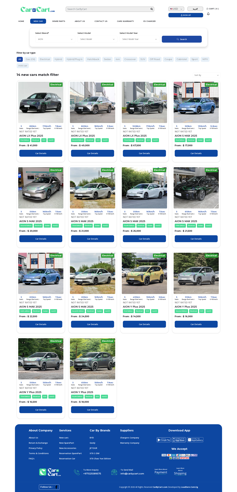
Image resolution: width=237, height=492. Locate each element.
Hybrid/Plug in (74, 59)
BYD (92, 437)
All (19, 59)
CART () (214, 9)
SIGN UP (186, 15)
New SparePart (66, 442)
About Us (80, 21)
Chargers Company (129, 437)
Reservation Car (67, 458)
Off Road (155, 59)
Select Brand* (42, 33)
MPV (205, 59)
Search (183, 39)
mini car (22, 65)
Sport (195, 59)
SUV (142, 59)
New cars (63, 437)
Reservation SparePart (70, 453)
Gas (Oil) (30, 59)
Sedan (107, 59)
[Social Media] (56, 487)
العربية (195, 9)
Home (21, 21)
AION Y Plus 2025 (140, 308)
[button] (214, 14)
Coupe (168, 59)
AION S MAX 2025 (193, 137)
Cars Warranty (125, 21)
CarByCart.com (160, 487)
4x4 (118, 59)
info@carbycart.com (132, 473)
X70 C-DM (94, 453)
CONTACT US (100, 21)
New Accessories (67, 448)
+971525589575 (92, 473)
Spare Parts (58, 21)
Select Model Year (129, 33)
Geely (92, 442)
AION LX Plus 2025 (36, 137)
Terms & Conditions (39, 453)
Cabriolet (182, 59)
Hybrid (58, 59)
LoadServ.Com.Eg (189, 487)
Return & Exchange (38, 442)
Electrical (45, 59)
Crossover (130, 59)
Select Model (84, 33)
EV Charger (149, 21)
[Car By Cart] (35, 9)
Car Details (40, 153)
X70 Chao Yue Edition (100, 458)
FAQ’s (31, 458)
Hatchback (93, 59)
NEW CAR (38, 21)
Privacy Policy (35, 448)
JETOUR (93, 448)
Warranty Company (129, 442)
